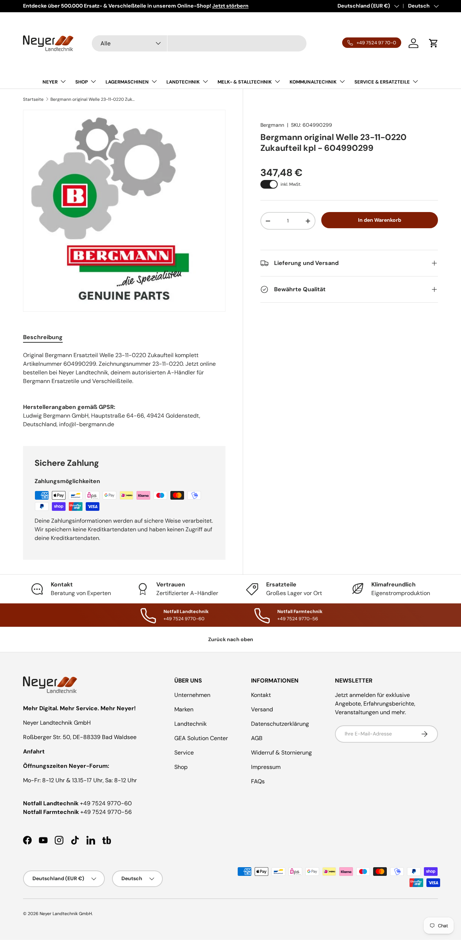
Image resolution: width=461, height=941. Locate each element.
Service (184, 752)
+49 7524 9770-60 (106, 803)
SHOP (81, 82)
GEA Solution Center (201, 738)
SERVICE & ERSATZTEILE (382, 82)
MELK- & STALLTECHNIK (245, 82)
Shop (181, 767)
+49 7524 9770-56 (106, 812)
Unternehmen (192, 695)
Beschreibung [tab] (43, 337)
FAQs (258, 781)
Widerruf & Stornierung (281, 752)
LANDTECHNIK (183, 82)
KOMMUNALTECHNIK (313, 82)
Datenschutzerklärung (280, 724)
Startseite (33, 99)
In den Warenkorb (379, 220)
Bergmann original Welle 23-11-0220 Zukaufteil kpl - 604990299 (93, 99)
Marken (183, 709)
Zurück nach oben (230, 639)
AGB (257, 738)
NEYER (50, 82)
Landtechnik (190, 724)
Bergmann (272, 125)
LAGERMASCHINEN (127, 82)
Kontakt (261, 695)
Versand (262, 709)
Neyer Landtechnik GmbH (66, 914)
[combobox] (199, 43)
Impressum (266, 767)
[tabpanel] (124, 368)
